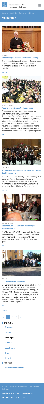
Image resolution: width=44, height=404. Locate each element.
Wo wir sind (13, 13)
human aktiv (27, 393)
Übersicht (9, 327)
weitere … (5, 311)
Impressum (19, 397)
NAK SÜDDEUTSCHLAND (11, 393)
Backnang (22, 13)
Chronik (8, 358)
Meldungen (10, 337)
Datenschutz (7, 397)
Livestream (10, 348)
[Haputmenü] (39, 5)
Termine (8, 342)
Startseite (5, 13)
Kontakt (8, 332)
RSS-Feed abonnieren (14, 367)
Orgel (7, 353)
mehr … (4, 72)
